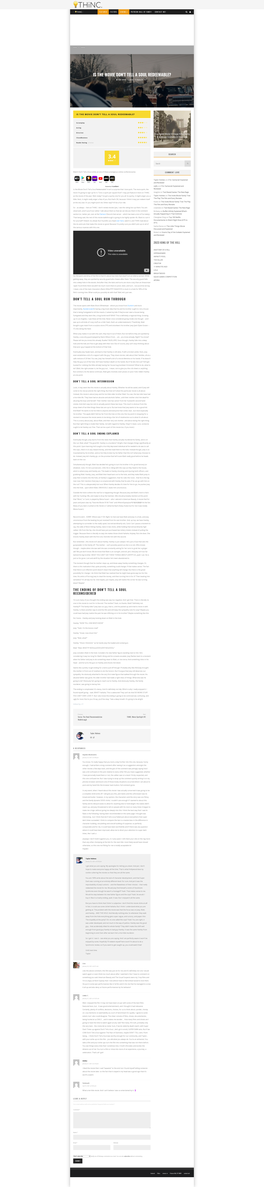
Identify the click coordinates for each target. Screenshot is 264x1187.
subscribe (127, 1156)
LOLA (156, 270)
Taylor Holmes (121, 80)
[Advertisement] (132, 29)
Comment (76, 1110)
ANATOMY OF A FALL (162, 250)
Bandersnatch (88, 309)
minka (84, 1061)
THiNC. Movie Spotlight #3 (136, 716)
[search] (188, 163)
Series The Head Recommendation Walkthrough (90, 717)
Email (75, 1143)
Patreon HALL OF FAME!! (141, 12)
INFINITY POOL (160, 256)
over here (120, 221)
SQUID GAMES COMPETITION (165, 277)
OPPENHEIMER (159, 253)
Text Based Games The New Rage (176, 192)
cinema (123, 12)
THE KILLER (158, 260)
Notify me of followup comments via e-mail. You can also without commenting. (116, 1156)
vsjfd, (156, 186)
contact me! (160, 12)
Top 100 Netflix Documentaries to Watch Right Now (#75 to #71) (170, 220)
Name (75, 1132)
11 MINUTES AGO (160, 267)
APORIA (157, 280)
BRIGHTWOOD (159, 273)
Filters (113, 12)
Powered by (108, 186)
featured (103, 12)
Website (115, 1143)
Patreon (103, 214)
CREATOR (157, 263)
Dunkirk (131, 305)
